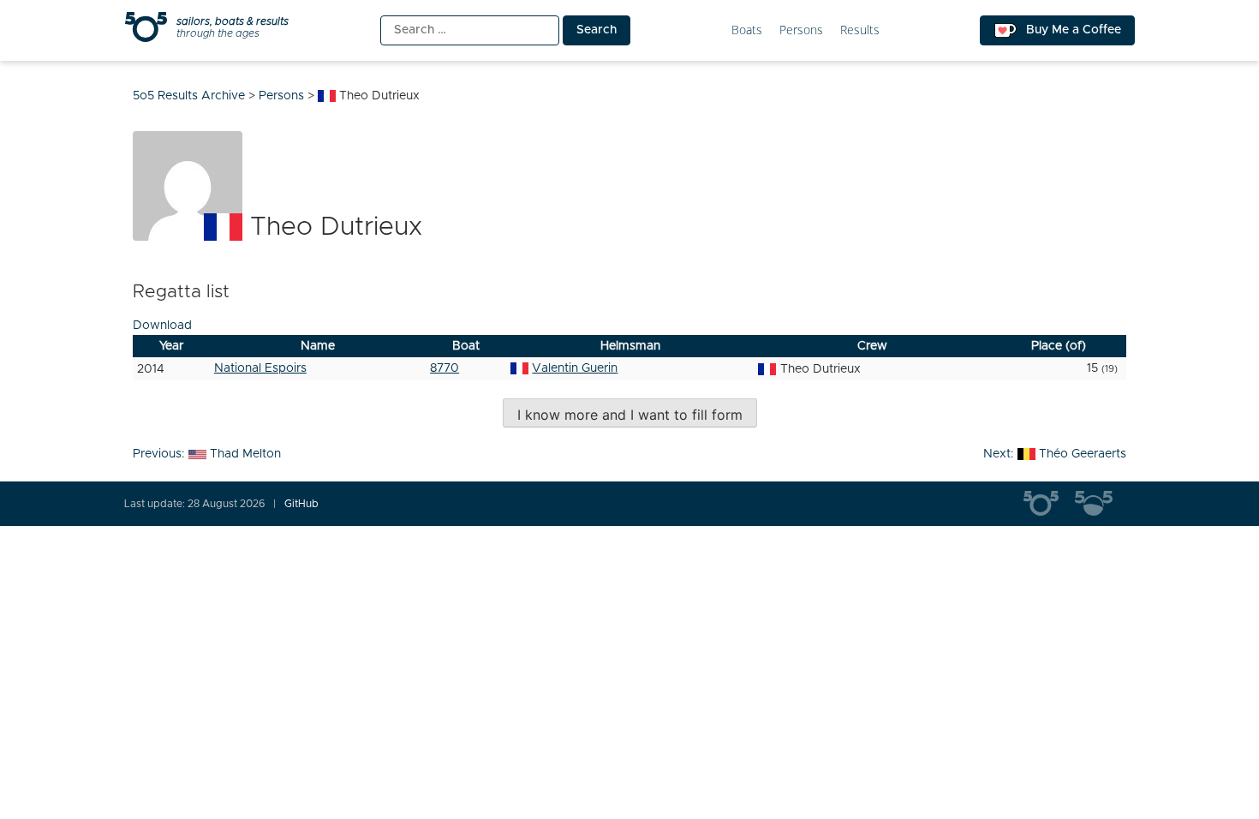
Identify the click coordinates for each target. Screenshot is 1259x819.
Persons (801, 30)
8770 (444, 368)
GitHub (301, 504)
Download (162, 326)
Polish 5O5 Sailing (1100, 504)
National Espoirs (260, 368)
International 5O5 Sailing (1049, 504)
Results (860, 30)
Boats (746, 30)
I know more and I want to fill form (630, 414)
